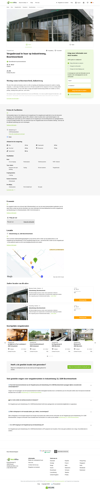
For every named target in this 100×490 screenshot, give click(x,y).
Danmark (52, 460)
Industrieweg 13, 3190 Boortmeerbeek (31, 392)
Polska (66, 474)
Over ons (37, 2)
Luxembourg (53, 472)
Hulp (31, 2)
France (67, 463)
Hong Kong (83, 460)
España (67, 460)
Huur (12, 7)
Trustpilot (67, 100)
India (81, 465)
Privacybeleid (48, 481)
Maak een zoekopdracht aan (35, 460)
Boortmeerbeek (32, 7)
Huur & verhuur (22, 2)
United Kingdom (54, 474)
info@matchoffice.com (12, 466)
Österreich (67, 467)
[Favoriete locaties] (87, 2)
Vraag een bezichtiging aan (77, 69)
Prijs (72, 2)
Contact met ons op (33, 464)
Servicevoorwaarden (59, 481)
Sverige (52, 463)
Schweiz (67, 470)
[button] (23, 288)
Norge (51, 465)
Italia (66, 465)
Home (8, 7)
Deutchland (53, 470)
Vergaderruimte (18, 7)
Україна (67, 472)
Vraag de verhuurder (75, 66)
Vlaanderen (25, 7)
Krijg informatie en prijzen (76, 63)
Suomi (51, 467)
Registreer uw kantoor (63, 2)
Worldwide (82, 467)
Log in (78, 2)
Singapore (82, 463)
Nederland (82, 470)
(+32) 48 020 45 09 (11, 467)
